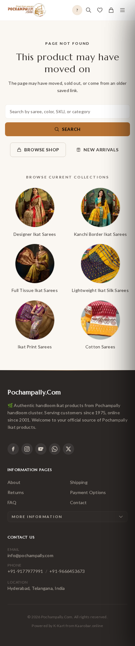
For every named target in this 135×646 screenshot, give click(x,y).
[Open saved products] (100, 10)
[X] (68, 449)
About (14, 482)
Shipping (79, 482)
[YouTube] (40, 449)
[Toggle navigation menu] (122, 10)
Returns (16, 492)
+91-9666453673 (67, 571)
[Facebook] (13, 449)
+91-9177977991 (25, 571)
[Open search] (89, 10)
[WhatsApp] (54, 449)
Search (71, 129)
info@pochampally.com (30, 555)
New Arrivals (101, 149)
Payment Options (88, 492)
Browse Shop (41, 149)
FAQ (12, 502)
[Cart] (111, 10)
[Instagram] (27, 449)
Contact (78, 502)
